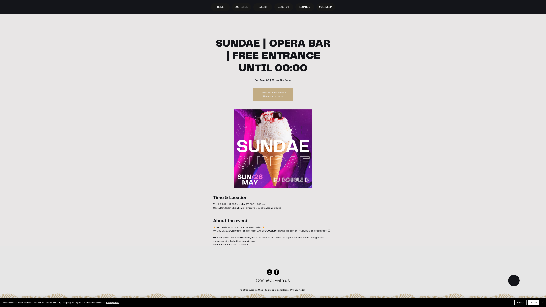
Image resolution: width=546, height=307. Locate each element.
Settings (520, 302)
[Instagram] (269, 272)
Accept (534, 302)
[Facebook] (276, 272)
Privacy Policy (297, 290)
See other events (273, 96)
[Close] (542, 302)
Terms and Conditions (276, 290)
